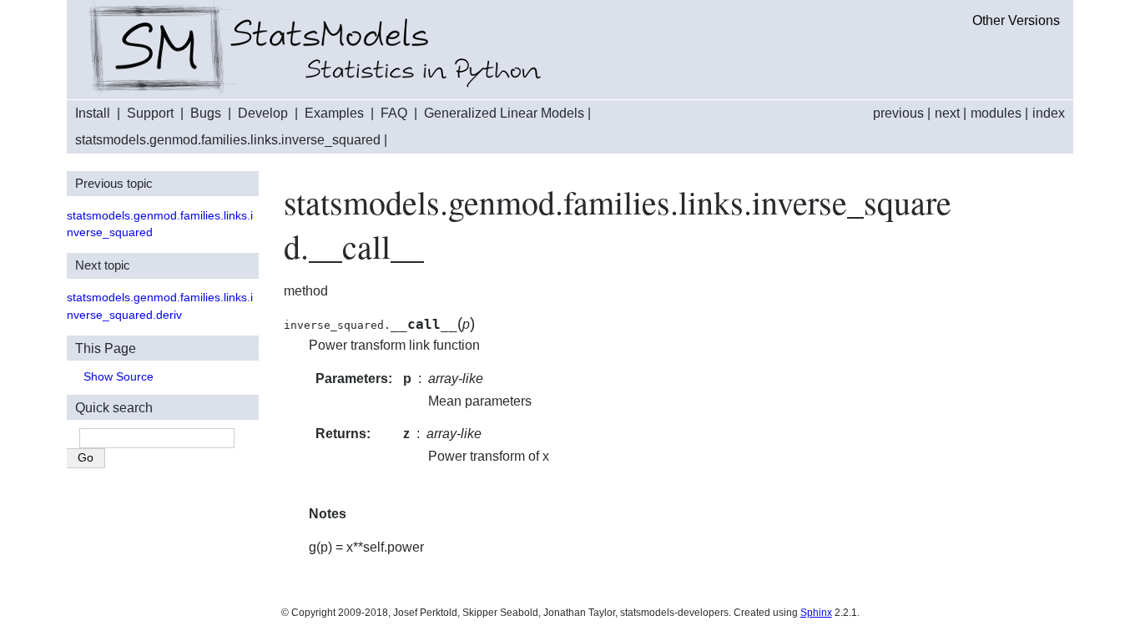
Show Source (118, 377)
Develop (263, 113)
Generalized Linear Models (504, 113)
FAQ (394, 113)
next (947, 113)
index (1048, 113)
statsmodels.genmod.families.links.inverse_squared (228, 140)
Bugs (205, 113)
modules (996, 113)
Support (150, 113)
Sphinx (816, 612)
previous (898, 113)
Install (92, 113)
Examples (334, 113)
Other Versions (1016, 20)
